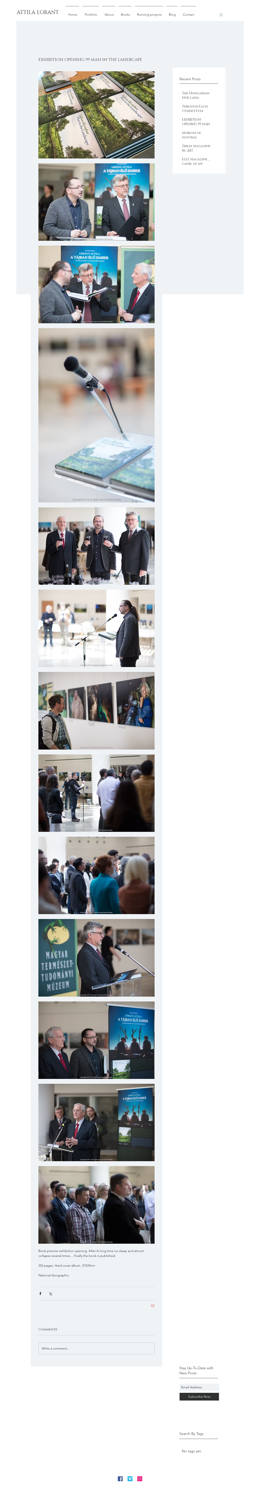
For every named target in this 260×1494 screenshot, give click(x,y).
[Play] (221, 15)
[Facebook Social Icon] (120, 1478)
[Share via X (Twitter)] (50, 1293)
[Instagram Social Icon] (139, 1478)
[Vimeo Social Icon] (130, 1478)
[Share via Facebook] (40, 1293)
